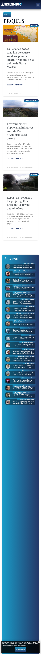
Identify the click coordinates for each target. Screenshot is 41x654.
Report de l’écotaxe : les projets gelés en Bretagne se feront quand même (19, 203)
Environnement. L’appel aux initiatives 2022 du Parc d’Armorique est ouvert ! (20, 131)
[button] (38, 5)
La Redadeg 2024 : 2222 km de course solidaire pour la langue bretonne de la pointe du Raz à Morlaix (20, 58)
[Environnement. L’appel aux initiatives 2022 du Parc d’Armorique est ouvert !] (20, 108)
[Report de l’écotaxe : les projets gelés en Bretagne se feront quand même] (20, 182)
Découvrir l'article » (15, 85)
